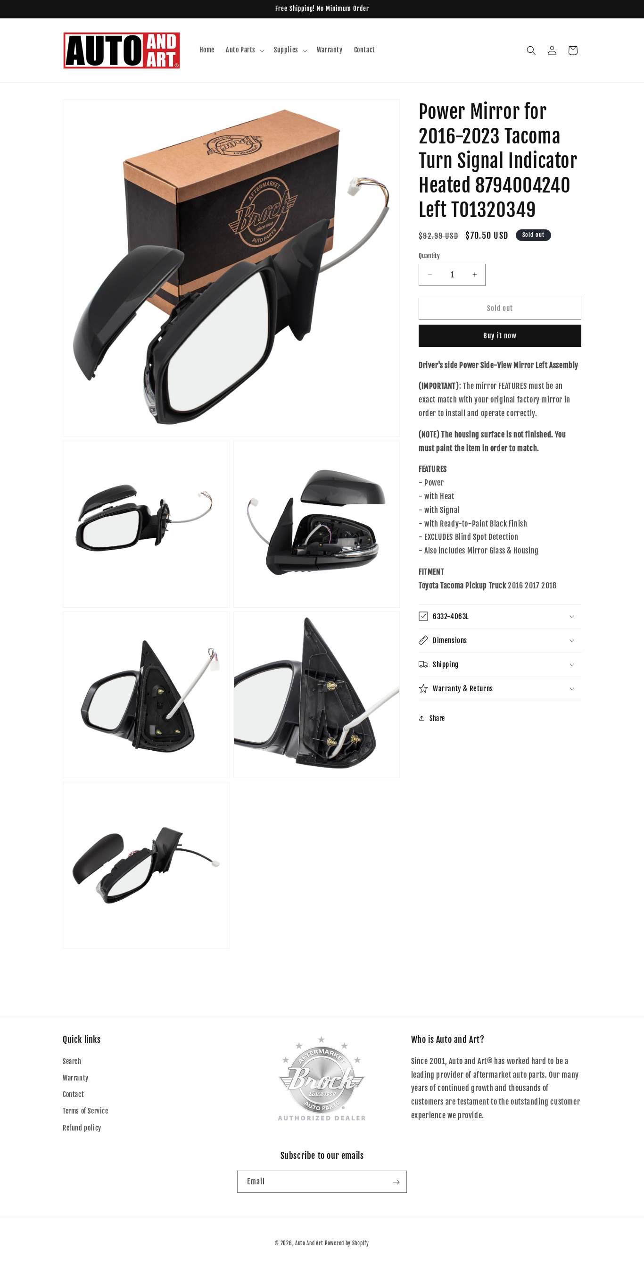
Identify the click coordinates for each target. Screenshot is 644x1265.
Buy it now (500, 335)
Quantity (429, 256)
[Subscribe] (396, 1182)
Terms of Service (85, 1111)
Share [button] (437, 718)
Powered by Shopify (347, 1243)
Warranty (76, 1078)
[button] (244, 50)
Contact (73, 1095)
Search (72, 1061)
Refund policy (82, 1128)
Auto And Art (309, 1243)
